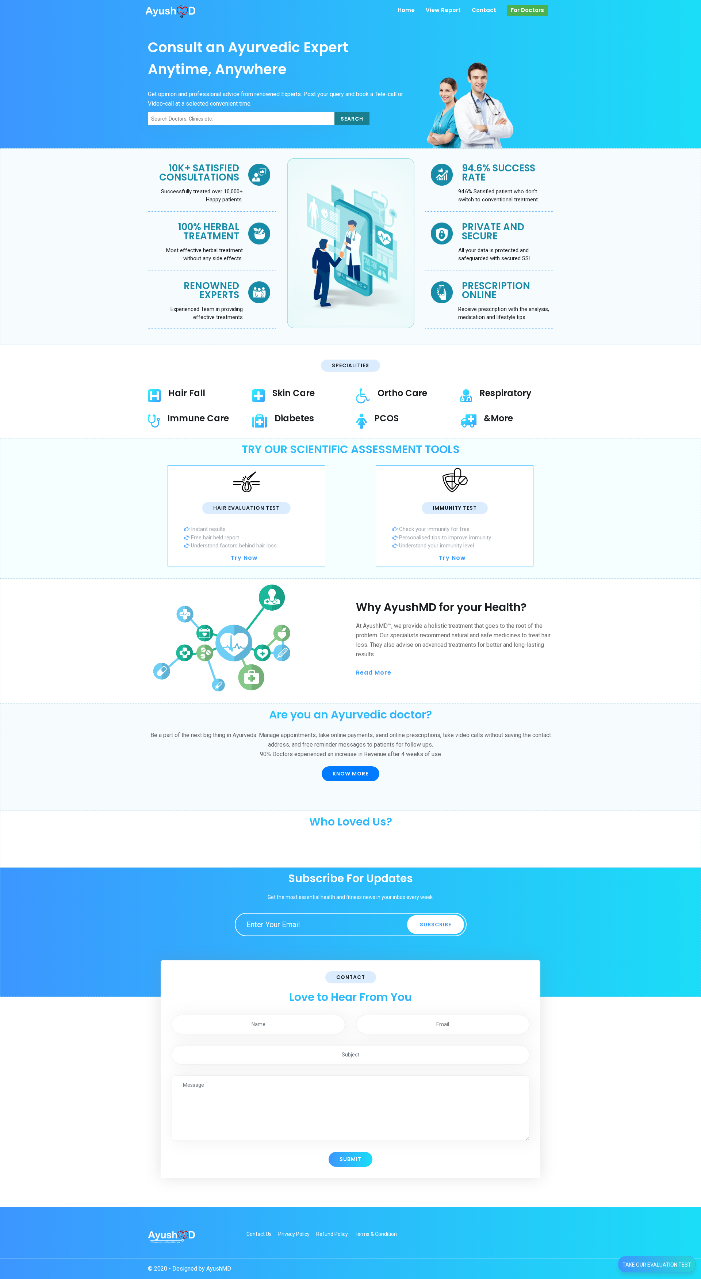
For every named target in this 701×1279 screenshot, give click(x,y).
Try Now (244, 558)
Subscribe (435, 924)
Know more (350, 773)
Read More (374, 672)
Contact (484, 10)
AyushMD (218, 1268)
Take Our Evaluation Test (657, 1265)
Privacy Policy (294, 1234)
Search (352, 118)
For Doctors (527, 10)
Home (406, 10)
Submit (350, 1159)
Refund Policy (332, 1234)
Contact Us (259, 1234)
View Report (443, 10)
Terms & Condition (376, 1234)
